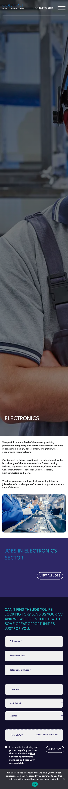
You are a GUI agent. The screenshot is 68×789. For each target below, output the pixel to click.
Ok (34, 784)
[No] (64, 779)
